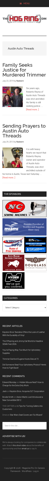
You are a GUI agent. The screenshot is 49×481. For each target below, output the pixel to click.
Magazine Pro (28, 468)
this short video (19, 445)
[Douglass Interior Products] (35, 270)
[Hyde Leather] (13, 288)
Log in (36, 471)
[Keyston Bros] (13, 270)
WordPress (27, 471)
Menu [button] (26, 3)
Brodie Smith (7, 397)
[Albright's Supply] (13, 252)
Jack (4, 391)
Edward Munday (9, 382)
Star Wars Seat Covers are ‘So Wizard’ (26, 415)
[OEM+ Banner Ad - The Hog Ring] (35, 252)
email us (25, 448)
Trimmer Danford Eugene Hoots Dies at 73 (20, 359)
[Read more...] (32, 109)
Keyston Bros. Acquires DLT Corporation (27, 391)
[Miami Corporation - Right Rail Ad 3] (24, 235)
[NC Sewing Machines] (24, 216)
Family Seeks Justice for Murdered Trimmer (24, 70)
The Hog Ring (24, 19)
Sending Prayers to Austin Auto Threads (24, 131)
